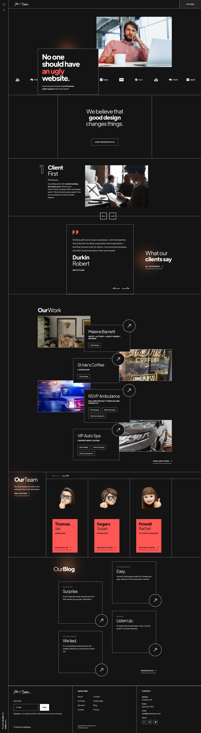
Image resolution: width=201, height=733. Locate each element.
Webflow (27, 727)
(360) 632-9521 (148, 707)
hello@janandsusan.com (151, 713)
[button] (103, 216)
